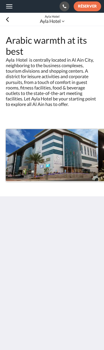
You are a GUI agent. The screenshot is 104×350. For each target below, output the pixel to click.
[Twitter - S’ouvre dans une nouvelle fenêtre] (11, 293)
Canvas (37, 334)
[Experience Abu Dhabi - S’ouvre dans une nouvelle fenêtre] (43, 277)
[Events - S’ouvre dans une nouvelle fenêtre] (27, 277)
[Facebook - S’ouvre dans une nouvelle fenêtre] (59, 277)
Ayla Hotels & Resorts (29, 6)
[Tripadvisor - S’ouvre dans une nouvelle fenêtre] (91, 277)
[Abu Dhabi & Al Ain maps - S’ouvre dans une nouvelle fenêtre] (11, 277)
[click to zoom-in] (52, 155)
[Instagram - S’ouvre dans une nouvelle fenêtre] (75, 277)
